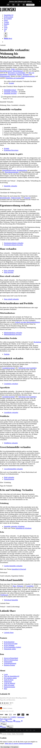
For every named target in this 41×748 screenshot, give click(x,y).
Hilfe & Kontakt (9, 685)
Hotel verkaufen (9, 477)
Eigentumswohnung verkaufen (13, 243)
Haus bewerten (8, 272)
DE (7, 730)
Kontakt (11, 83)
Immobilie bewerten (10, 93)
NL (20, 730)
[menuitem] (22, 15)
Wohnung (20, 586)
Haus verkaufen (9, 270)
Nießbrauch (4, 595)
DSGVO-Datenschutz (11, 660)
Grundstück (30, 586)
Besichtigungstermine (12, 172)
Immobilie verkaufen (10, 91)
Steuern (19, 74)
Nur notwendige (5, 747)
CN (34, 730)
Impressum (20, 717)
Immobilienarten (5, 198)
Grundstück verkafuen (11, 384)
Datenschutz (8, 681)
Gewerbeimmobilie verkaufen (13, 469)
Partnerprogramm (9, 687)
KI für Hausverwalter (10, 643)
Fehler (13, 69)
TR (30, 730)
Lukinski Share (9, 632)
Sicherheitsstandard (10, 663)
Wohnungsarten (5, 76)
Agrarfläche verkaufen (11, 412)
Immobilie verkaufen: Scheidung (14, 526)
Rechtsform (37, 342)
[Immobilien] (8, 12)
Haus (14, 586)
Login (6, 674)
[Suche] (5, 36)
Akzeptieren (14, 747)
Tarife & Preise (8, 680)
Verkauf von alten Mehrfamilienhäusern (27, 322)
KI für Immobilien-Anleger (12, 647)
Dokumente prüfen (10, 649)
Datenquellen (8, 661)
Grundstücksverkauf (8, 368)
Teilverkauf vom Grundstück (27, 368)
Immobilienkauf (18, 71)
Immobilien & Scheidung (23, 528)
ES (17, 730)
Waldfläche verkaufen (11, 443)
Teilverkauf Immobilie (11, 600)
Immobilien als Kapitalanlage (15, 78)
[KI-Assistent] (5, 31)
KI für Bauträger (9, 642)
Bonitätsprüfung (22, 170)
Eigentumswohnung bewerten (13, 245)
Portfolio (6, 354)
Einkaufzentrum (9, 479)
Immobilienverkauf (6, 71)
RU (27, 730)
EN (10, 730)
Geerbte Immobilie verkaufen (13, 566)
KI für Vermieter (9, 645)
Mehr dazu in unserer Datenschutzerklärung (18, 743)
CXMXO (13, 717)
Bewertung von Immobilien (16, 73)
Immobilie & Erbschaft (19, 569)
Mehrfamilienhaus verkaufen (13, 332)
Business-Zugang (9, 665)
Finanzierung (12, 74)
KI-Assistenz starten (10, 678)
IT (23, 730)
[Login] (5, 33)
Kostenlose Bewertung (11, 150)
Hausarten (26, 74)
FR (13, 730)
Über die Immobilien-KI (11, 676)
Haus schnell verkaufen (11, 299)
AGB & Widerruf (9, 683)
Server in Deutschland (11, 658)
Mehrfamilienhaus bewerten (12, 334)
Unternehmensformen (28, 76)
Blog (5, 688)
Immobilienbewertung (9, 170)
